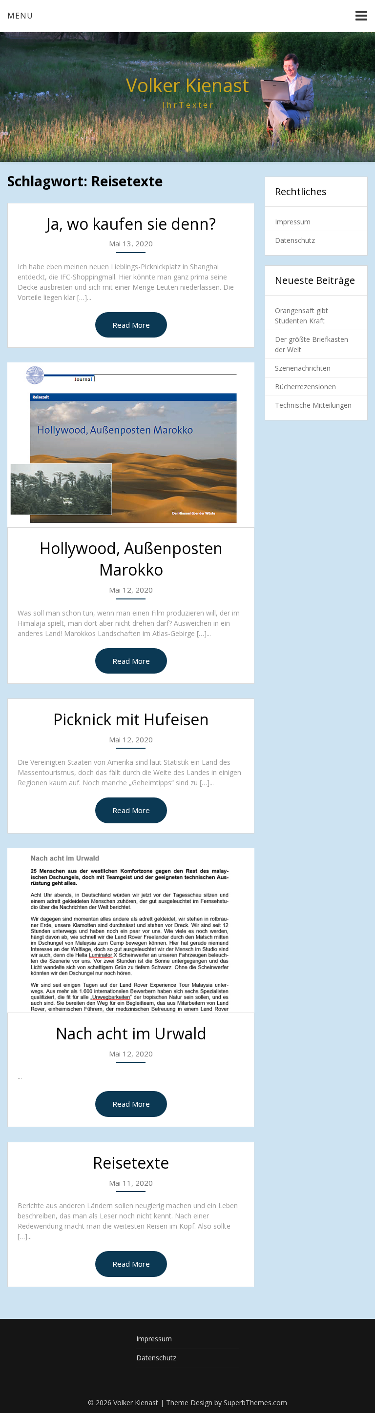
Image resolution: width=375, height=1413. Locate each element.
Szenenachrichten (303, 368)
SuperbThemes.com (255, 1402)
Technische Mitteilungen (313, 405)
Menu (20, 15)
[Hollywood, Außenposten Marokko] (130, 444)
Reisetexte (131, 1162)
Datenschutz (295, 240)
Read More (131, 325)
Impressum (293, 221)
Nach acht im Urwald (131, 1033)
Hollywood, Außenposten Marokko (131, 558)
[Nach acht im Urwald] (130, 930)
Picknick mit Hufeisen (131, 719)
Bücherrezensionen (305, 386)
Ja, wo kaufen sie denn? (131, 223)
